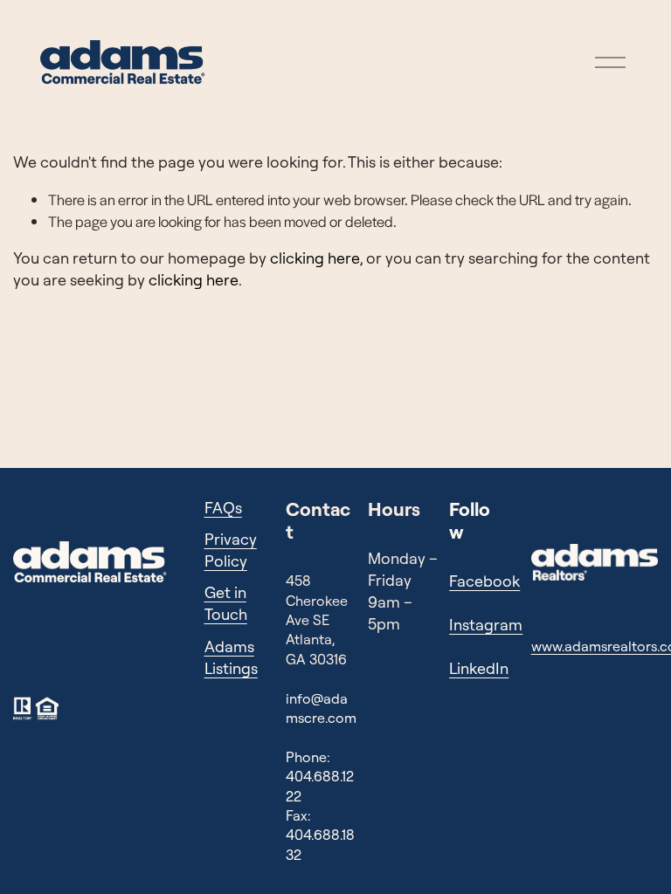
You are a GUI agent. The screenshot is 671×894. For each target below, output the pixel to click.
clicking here (315, 258)
